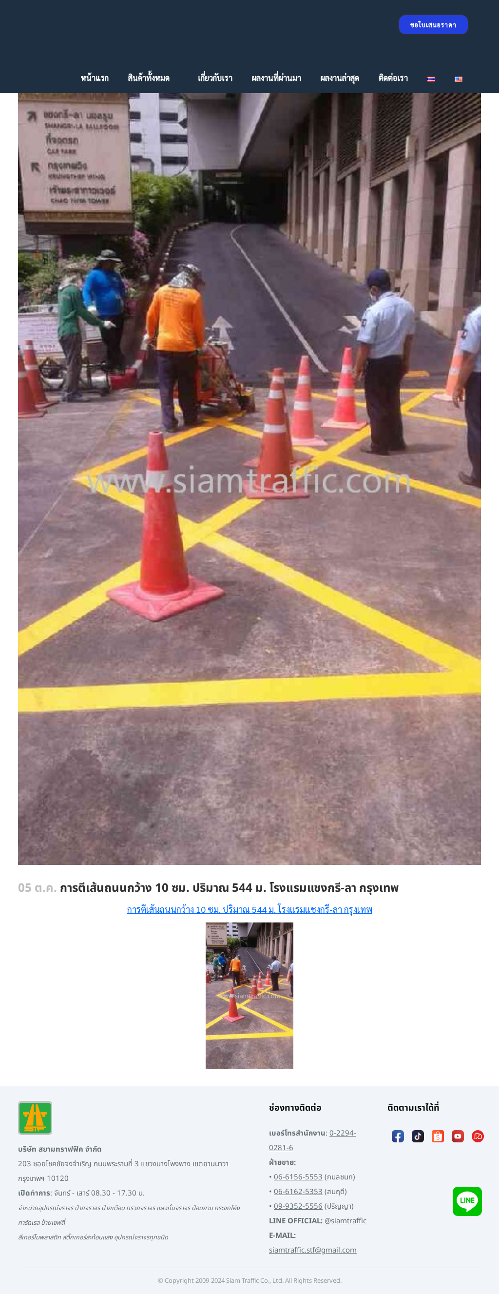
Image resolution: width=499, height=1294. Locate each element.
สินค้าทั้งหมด (149, 78)
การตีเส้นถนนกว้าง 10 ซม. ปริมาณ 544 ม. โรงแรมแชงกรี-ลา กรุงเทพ (249, 909)
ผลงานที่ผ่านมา (276, 78)
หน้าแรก (95, 78)
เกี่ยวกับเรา (215, 78)
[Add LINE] (467, 1201)
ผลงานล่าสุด (340, 78)
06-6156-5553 (298, 1177)
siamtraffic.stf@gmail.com (313, 1250)
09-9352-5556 (298, 1206)
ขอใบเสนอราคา (433, 24)
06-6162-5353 (298, 1191)
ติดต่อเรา (393, 78)
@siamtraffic (345, 1221)
